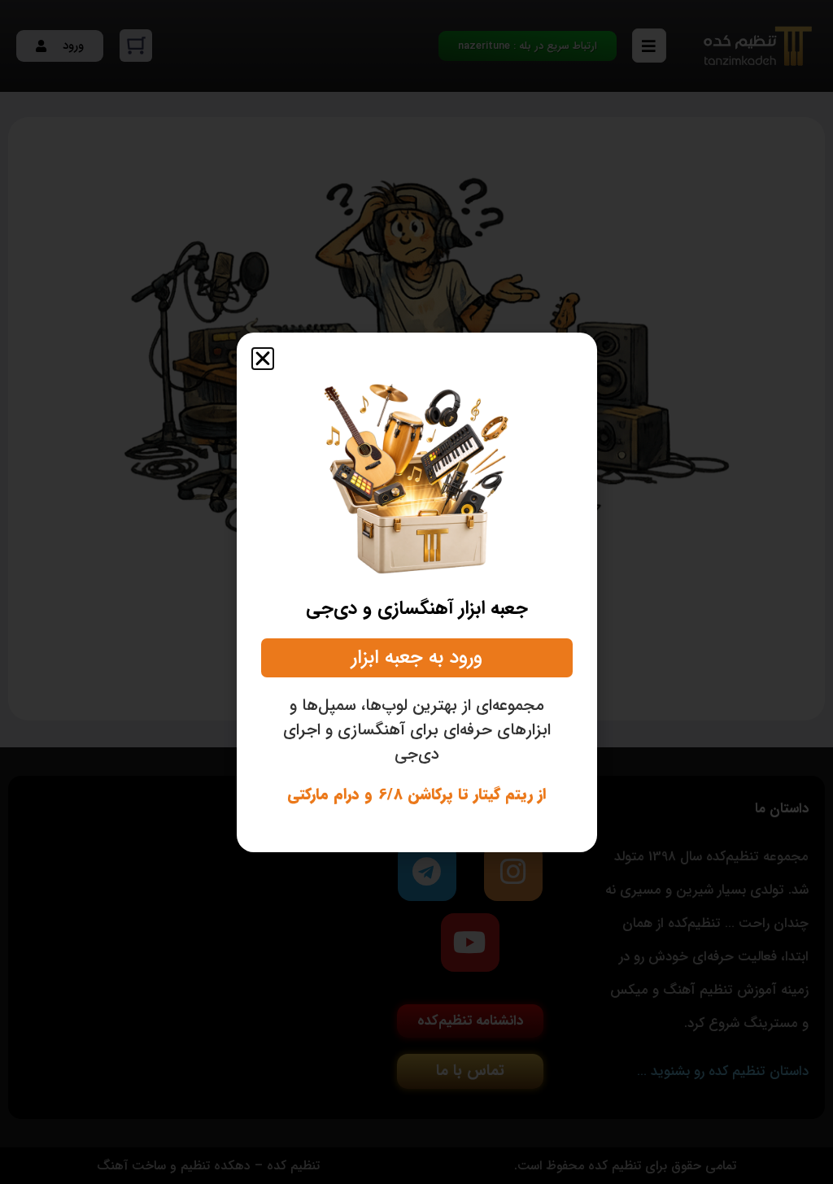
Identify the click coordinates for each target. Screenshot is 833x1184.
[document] (416, 592)
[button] (263, 358)
